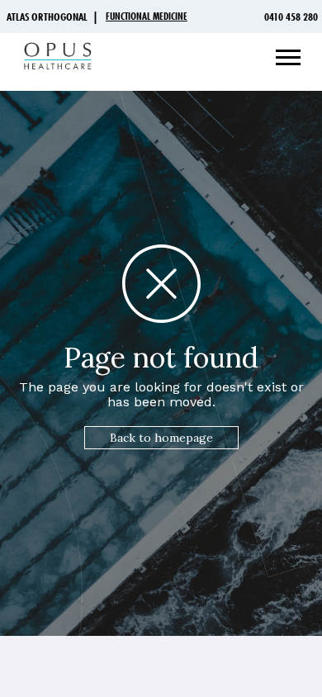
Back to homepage (161, 437)
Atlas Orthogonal (47, 16)
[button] (282, 58)
